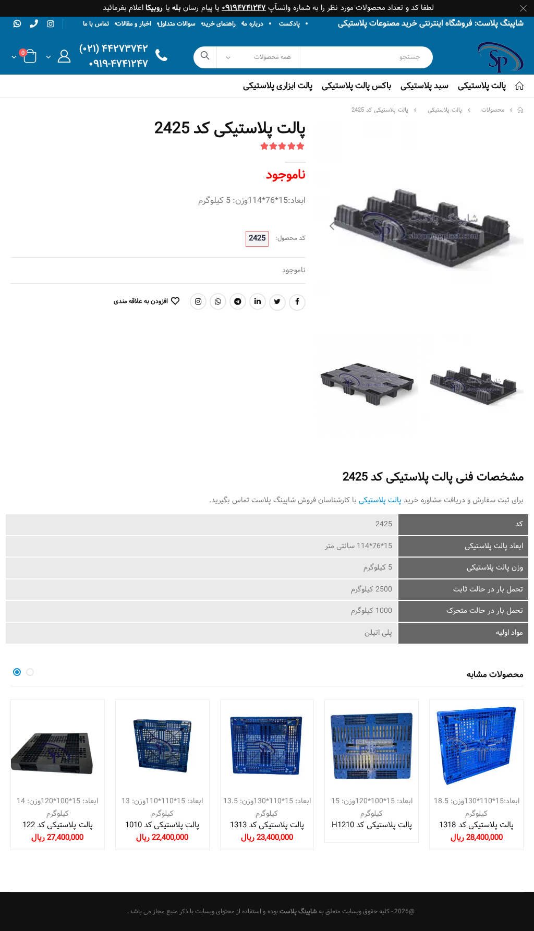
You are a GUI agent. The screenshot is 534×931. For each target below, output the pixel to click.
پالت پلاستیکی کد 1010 (162, 825)
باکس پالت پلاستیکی (356, 86)
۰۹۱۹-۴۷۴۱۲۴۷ (118, 64)
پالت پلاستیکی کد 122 (57, 825)
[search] (205, 57)
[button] (58, 59)
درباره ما (252, 24)
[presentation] (331, 227)
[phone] (34, 23)
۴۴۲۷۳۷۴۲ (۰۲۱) (113, 49)
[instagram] (50, 24)
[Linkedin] (257, 301)
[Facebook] (297, 302)
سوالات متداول (177, 24)
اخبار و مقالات (133, 24)
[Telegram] (237, 301)
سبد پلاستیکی (424, 86)
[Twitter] (277, 302)
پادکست (289, 24)
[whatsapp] (17, 23)
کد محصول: (290, 238)
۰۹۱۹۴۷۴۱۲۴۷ (244, 8)
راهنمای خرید (219, 24)
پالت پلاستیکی (482, 86)
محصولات (492, 110)
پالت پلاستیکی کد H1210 (372, 825)
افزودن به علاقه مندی (140, 301)
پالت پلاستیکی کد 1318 (476, 825)
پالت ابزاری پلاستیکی (277, 86)
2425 (257, 238)
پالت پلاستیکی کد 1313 (267, 825)
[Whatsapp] (218, 301)
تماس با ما (96, 24)
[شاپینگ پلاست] (521, 110)
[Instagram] (198, 301)
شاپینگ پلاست (298, 911)
